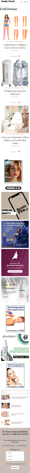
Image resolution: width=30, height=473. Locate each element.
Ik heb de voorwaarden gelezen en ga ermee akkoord (16, 463)
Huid (7, 41)
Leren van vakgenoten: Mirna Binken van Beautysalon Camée (15, 140)
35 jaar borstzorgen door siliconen (18, 414)
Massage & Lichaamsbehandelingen (16, 87)
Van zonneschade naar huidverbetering (17, 422)
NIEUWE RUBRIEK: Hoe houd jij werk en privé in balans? (19, 397)
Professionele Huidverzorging (16, 41)
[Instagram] (21, 1)
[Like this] (18, 56)
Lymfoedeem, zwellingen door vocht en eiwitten (15, 46)
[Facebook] (23, 1)
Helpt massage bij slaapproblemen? (16, 405)
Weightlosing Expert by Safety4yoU (15, 92)
